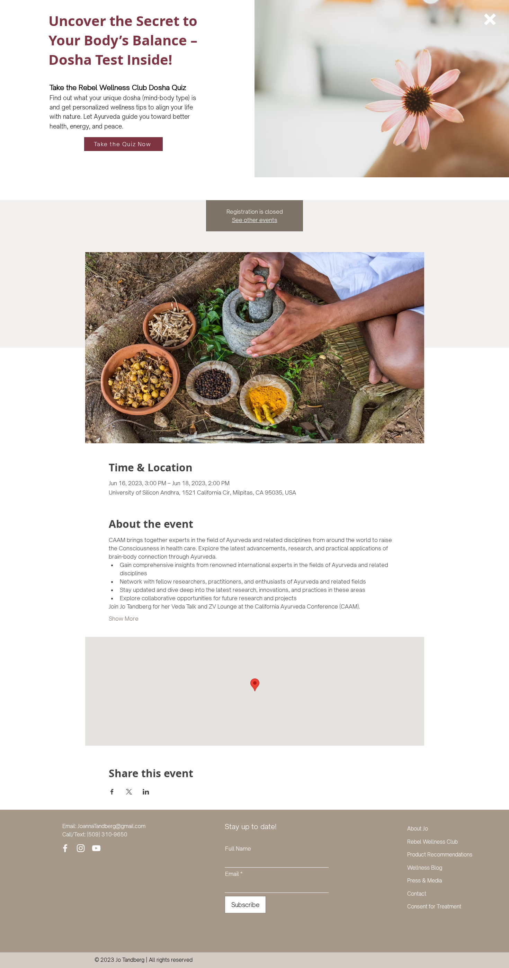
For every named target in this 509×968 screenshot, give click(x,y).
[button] (490, 19)
